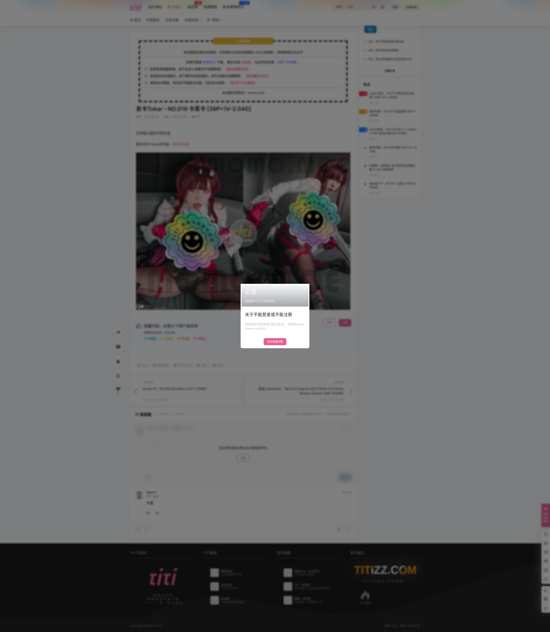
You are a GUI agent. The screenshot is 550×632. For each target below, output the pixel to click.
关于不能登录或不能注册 (268, 314)
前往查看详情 (275, 341)
